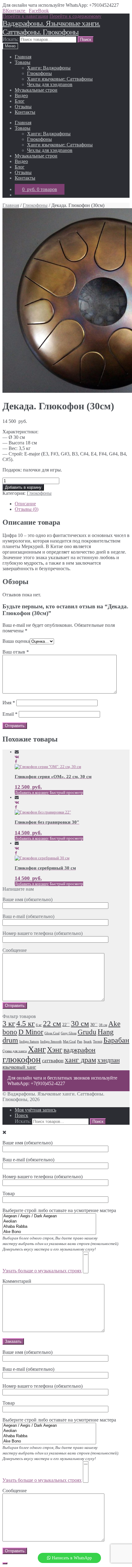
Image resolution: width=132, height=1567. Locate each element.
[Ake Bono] (49, 1232)
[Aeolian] (49, 1221)
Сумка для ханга (14, 1051)
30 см (80, 1023)
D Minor (30, 1032)
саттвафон (53, 1061)
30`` (94, 1024)
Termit (97, 1041)
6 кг (39, 1025)
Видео (21, 95)
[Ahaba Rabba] (49, 1226)
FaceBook (39, 10)
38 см (103, 1025)
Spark (87, 1041)
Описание (25, 503)
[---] (85, 1254)
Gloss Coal (52, 1033)
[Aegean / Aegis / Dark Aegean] (49, 1216)
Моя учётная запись (35, 1109)
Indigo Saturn (29, 1041)
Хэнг (54, 1050)
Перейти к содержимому (75, 16)
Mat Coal (69, 1041)
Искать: (10, 39)
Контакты (25, 112)
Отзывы (23, 106)
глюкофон (21, 1059)
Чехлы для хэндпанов (49, 84)
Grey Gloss (68, 1033)
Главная (23, 56)
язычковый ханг (19, 1067)
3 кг (8, 1023)
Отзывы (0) (26, 509)
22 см (52, 1023)
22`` (66, 1024)
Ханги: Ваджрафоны (49, 67)
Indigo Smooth (51, 1041)
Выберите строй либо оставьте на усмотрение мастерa (60, 1450)
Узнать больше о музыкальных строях (42, 1270)
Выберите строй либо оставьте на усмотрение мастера (60, 1240)
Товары (22, 62)
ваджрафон (79, 1050)
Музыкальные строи (36, 90)
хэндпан (108, 1060)
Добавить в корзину (23, 487)
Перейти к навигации (25, 16)
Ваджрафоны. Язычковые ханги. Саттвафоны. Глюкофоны (51, 27)
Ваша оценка (16, 641)
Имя (8, 702)
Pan (79, 1041)
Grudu (87, 1032)
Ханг (37, 1049)
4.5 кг (25, 1023)
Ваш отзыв (15, 651)
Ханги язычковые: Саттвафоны (60, 79)
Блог (20, 101)
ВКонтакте (14, 10)
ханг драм (80, 1060)
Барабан (116, 1040)
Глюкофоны (39, 73)
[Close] (4, 1563)
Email (9, 714)
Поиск (21, 1115)
